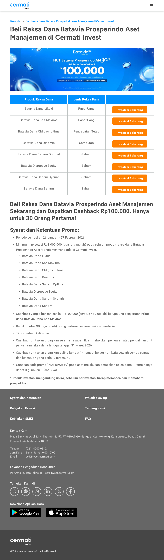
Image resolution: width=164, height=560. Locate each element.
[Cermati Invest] (19, 5)
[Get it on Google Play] (25, 512)
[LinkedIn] (48, 491)
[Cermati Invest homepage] (30, 541)
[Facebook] (70, 491)
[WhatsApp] (14, 491)
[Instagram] (36, 491)
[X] (59, 491)
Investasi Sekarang (130, 109)
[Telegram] (25, 491)
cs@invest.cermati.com (40, 456)
